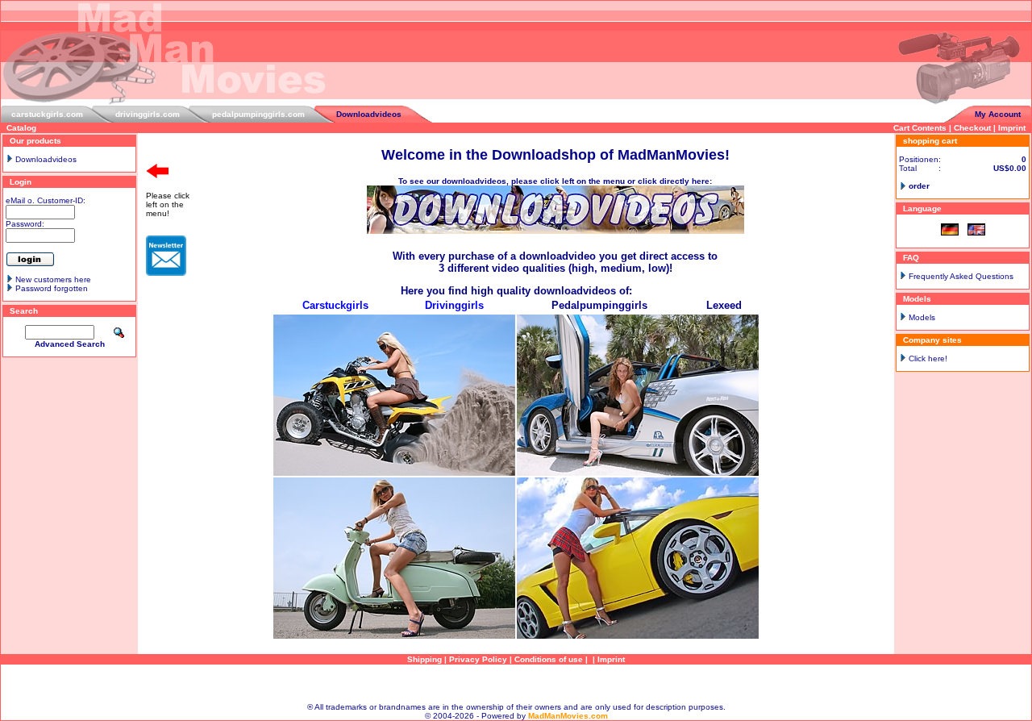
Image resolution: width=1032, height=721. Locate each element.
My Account (998, 114)
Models (922, 317)
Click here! (928, 358)
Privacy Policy (478, 659)
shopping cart (930, 140)
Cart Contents (920, 127)
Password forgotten (51, 288)
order (919, 185)
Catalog (21, 127)
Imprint (1012, 127)
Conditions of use (548, 659)
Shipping (424, 659)
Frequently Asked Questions (961, 276)
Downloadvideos (369, 114)
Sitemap (516, 683)
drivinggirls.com (147, 114)
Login (20, 181)
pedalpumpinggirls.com (258, 114)
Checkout (972, 127)
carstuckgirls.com (47, 114)
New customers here (53, 279)
